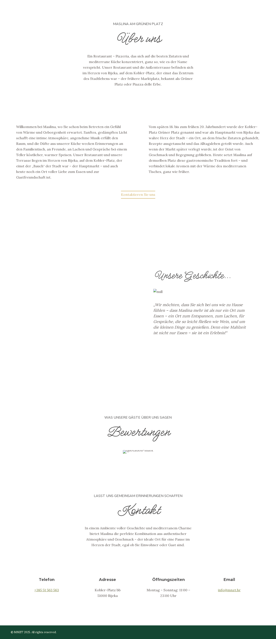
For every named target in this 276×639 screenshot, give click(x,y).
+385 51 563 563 (46, 590)
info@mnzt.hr (229, 590)
